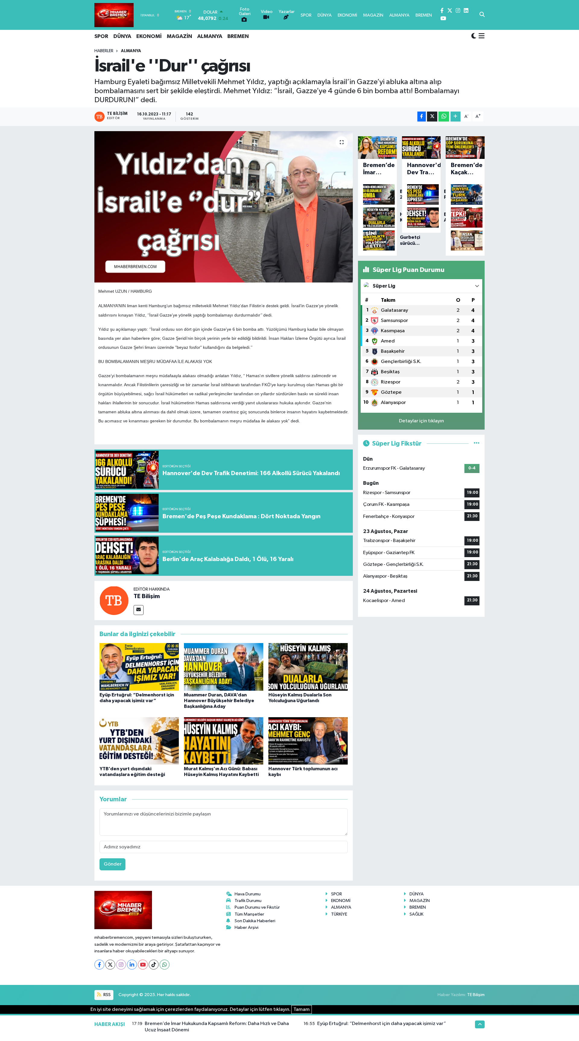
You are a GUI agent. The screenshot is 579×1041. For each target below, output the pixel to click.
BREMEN (238, 36)
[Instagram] (121, 965)
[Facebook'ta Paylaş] (421, 116)
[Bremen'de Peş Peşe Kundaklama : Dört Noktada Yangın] (421, 194)
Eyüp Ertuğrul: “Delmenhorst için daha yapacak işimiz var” (381, 1023)
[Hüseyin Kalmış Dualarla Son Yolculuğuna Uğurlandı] (308, 666)
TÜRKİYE (339, 914)
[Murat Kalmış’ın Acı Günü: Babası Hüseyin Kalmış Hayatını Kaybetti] (223, 740)
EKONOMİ (149, 36)
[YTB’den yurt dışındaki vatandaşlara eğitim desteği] (139, 740)
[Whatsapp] (164, 965)
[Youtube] (143, 965)
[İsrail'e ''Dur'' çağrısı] (223, 206)
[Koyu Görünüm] (473, 36)
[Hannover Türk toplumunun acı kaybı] (308, 740)
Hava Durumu (248, 894)
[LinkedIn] (132, 965)
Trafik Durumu (248, 900)
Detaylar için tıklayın (421, 421)
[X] (110, 965)
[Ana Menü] (480, 36)
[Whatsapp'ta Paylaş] (443, 116)
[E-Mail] (139, 610)
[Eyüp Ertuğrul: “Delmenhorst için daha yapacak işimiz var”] (139, 666)
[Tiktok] (154, 965)
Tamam (301, 1009)
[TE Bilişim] (114, 600)
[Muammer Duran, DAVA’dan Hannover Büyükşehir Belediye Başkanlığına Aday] (223, 666)
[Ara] (482, 15)
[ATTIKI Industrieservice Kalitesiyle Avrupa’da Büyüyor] (465, 194)
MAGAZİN (179, 36)
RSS (107, 994)
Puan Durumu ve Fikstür (257, 907)
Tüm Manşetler (249, 914)
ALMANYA (209, 36)
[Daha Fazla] (455, 116)
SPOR (101, 36)
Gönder (113, 864)
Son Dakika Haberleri (255, 921)
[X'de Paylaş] (432, 116)
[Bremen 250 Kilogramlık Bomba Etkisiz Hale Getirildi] (377, 194)
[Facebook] (99, 965)
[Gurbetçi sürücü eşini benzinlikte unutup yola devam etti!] (377, 240)
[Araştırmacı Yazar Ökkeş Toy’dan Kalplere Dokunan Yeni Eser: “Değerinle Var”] (465, 240)
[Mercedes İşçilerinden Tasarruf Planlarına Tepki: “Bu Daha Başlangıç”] (465, 217)
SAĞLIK (416, 914)
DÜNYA (122, 36)
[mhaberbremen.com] (114, 15)
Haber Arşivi (246, 927)
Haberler (103, 51)
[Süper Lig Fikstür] (476, 443)
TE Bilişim (147, 596)
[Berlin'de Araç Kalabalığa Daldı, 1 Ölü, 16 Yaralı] (421, 217)
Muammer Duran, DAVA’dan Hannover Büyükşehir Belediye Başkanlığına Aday (219, 700)
